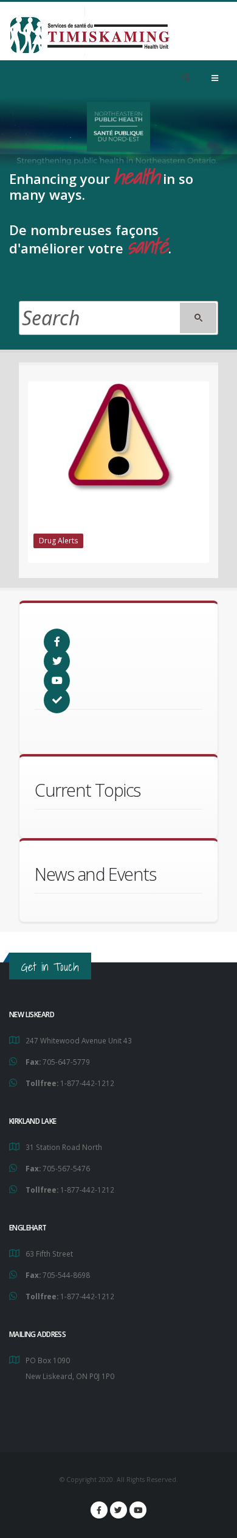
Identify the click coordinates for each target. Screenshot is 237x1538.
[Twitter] (118, 1510)
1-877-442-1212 (87, 1083)
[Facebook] (99, 1510)
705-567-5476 (66, 1168)
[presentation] (28, 473)
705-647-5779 (66, 1062)
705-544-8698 (66, 1275)
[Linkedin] (137, 1510)
